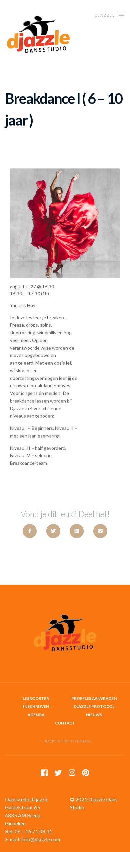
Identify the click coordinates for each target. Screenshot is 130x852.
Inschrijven (36, 706)
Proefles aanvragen (94, 698)
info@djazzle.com (40, 839)
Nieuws (94, 714)
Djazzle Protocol (94, 706)
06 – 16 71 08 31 (33, 831)
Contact (65, 722)
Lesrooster (36, 698)
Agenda (36, 714)
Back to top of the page (67, 741)
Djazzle (105, 15)
